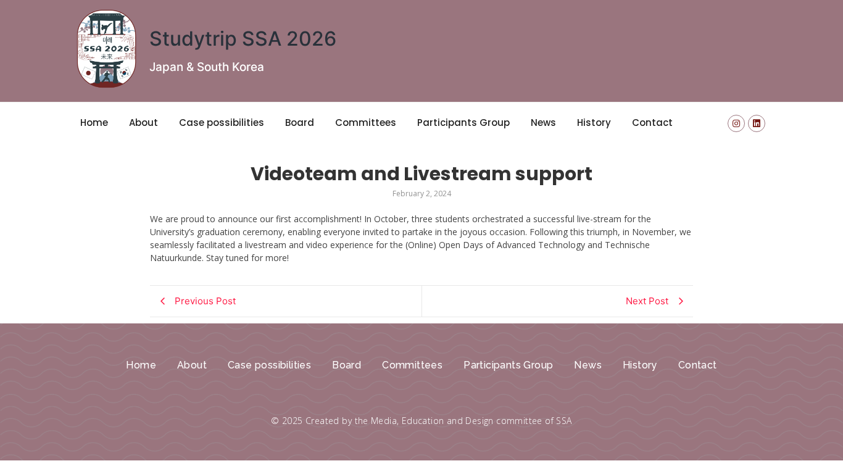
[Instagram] (736, 123)
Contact (652, 122)
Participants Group (463, 122)
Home (94, 122)
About (143, 122)
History (594, 122)
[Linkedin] (756, 123)
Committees (365, 122)
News (543, 122)
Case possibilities (221, 122)
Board (299, 122)
